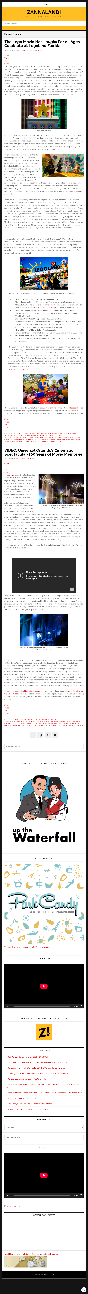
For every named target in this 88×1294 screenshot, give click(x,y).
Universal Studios (10, 725)
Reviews (51, 435)
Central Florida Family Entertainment (26, 433)
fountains (16, 723)
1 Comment (30, 459)
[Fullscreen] (81, 1006)
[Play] (7, 1006)
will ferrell (50, 442)
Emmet (42, 437)
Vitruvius (33, 442)
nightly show (56, 723)
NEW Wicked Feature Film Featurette (22, 1098)
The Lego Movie (17, 442)
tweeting (41, 408)
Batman (24, 437)
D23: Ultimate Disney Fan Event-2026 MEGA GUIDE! (28, 1057)
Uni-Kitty (26, 442)
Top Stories (58, 435)
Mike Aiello (34, 723)
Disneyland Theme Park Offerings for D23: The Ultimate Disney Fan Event (36, 1068)
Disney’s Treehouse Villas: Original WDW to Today (27, 1079)
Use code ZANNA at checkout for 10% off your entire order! (27, 947)
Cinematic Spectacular (33, 691)
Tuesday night (10, 475)
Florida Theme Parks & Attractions (25, 719)
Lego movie (49, 437)
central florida (66, 721)
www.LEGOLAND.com (47, 308)
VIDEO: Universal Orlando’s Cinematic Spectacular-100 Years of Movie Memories (43, 452)
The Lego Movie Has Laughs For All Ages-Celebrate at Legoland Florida (42, 43)
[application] (44, 986)
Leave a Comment (36, 50)
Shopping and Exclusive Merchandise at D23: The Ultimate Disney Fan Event (38, 1073)
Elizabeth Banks (34, 437)
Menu (45, 4)
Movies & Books (42, 435)
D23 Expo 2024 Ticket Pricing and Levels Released (28, 1109)
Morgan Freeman (50, 440)
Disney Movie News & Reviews (51, 433)
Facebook (74, 408)
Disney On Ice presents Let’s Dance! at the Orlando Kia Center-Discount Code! (38, 1062)
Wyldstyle (59, 442)
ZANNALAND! (44, 12)
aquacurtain (55, 721)
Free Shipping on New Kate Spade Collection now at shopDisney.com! (32, 1254)
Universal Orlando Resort (47, 719)
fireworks (8, 723)
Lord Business (39, 440)
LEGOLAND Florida (20, 435)
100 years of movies (20, 721)
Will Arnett (41, 442)
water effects (67, 725)
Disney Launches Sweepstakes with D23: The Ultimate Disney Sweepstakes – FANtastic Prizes (45, 1093)
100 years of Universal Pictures (39, 721)
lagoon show (25, 723)
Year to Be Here (77, 725)
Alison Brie (17, 437)
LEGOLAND (57, 437)
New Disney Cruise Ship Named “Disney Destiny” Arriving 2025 (32, 1104)
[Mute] (77, 1006)
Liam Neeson (29, 440)
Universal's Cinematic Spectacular (49, 725)
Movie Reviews (31, 435)
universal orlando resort (71, 723)
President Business (63, 440)
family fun (76, 721)
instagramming (51, 408)
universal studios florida (27, 725)
